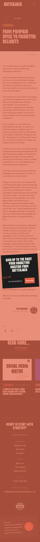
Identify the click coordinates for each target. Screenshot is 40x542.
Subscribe (30, 280)
